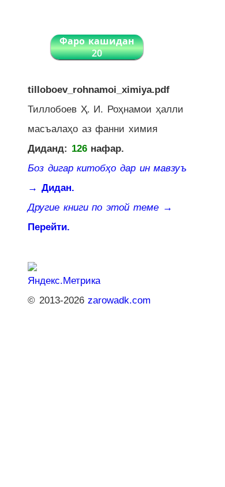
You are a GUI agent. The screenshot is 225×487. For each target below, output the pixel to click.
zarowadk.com (119, 300)
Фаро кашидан (96, 47)
